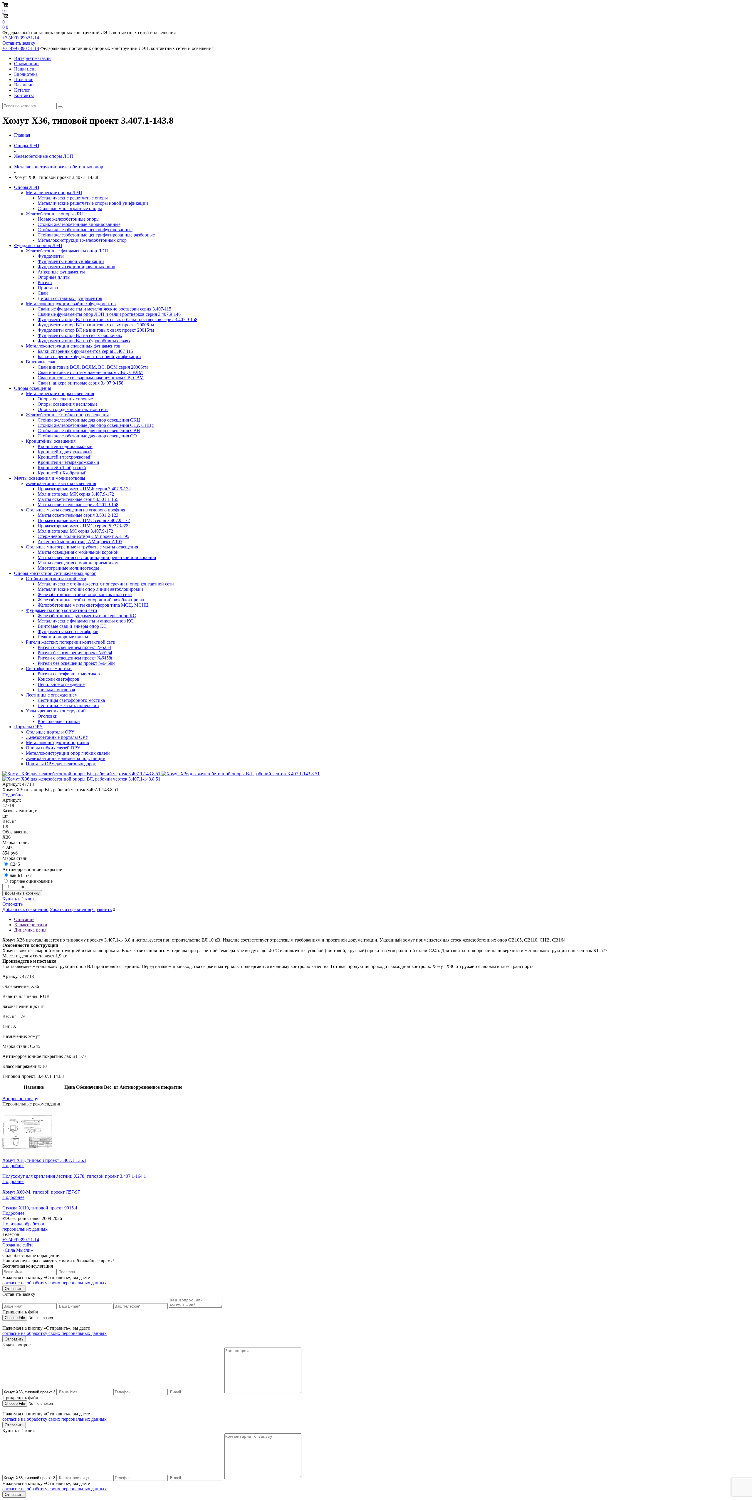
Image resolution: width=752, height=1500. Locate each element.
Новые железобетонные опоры (69, 219)
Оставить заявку (18, 43)
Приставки (49, 287)
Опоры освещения (32, 388)
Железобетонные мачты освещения (61, 483)
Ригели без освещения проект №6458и (76, 663)
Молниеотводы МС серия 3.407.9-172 (75, 530)
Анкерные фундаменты (61, 271)
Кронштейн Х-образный (62, 472)
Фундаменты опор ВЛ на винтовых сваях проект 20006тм (96, 324)
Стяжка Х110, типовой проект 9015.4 (39, 1207)
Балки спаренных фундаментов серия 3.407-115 (85, 351)
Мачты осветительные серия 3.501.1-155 (78, 499)
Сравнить (102, 909)
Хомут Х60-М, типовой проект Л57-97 (41, 1191)
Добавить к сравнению (25, 909)
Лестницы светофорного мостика (71, 700)
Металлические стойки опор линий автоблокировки (90, 589)
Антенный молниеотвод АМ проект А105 (80, 541)
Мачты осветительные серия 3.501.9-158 (78, 504)
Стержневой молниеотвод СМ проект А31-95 (83, 536)
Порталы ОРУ (28, 726)
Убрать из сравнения (70, 909)
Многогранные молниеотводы (68, 568)
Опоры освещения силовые (65, 398)
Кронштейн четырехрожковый (68, 462)
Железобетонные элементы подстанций (65, 758)
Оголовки (48, 716)
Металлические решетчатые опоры (73, 197)
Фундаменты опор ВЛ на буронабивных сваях (84, 340)
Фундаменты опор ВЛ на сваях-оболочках (80, 335)
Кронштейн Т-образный (62, 467)
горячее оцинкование (31, 881)
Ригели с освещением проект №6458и (76, 657)
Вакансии (24, 84)
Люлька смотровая (56, 689)
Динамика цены (30, 929)
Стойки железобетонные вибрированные (79, 224)
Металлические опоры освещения (60, 393)
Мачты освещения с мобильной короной (78, 552)
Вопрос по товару (20, 1098)
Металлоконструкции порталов (57, 742)
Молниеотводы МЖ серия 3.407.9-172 (76, 493)
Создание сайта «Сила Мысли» (17, 1247)
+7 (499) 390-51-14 (20, 37)
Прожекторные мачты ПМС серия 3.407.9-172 (84, 520)
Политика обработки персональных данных (25, 1226)
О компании (26, 63)
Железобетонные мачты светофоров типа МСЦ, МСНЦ (93, 605)
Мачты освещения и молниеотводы (49, 478)
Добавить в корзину (22, 893)
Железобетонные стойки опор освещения (67, 414)
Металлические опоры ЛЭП (54, 192)
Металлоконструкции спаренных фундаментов (73, 345)
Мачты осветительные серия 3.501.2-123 (78, 515)
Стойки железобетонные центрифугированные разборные (96, 234)
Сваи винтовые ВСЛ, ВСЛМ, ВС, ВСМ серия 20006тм (93, 367)
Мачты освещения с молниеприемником (78, 562)
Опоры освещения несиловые (68, 404)
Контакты (24, 95)
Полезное (23, 79)
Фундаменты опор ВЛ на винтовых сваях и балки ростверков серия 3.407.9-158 (117, 319)
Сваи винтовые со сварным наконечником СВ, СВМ (91, 377)
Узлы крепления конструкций (56, 710)
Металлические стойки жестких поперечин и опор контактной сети (106, 583)
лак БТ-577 (21, 875)
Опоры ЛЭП (26, 187)
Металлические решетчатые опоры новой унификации (93, 203)
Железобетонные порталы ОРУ (57, 737)
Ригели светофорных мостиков (69, 673)
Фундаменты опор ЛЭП (38, 245)
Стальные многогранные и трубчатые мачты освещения (82, 546)
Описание (24, 919)
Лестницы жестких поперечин (68, 705)
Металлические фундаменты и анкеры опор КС (85, 620)
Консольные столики (59, 721)
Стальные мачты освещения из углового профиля (75, 509)
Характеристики (30, 924)
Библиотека (26, 74)
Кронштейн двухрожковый (65, 451)
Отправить (14, 1288)
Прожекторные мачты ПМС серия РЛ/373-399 (84, 525)
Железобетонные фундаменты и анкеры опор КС (87, 615)
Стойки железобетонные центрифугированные (85, 229)
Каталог (22, 90)
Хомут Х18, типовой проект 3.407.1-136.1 (44, 1160)
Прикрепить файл (20, 1311)
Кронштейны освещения (50, 441)
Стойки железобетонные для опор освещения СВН (89, 430)
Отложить (12, 904)
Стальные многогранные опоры (70, 208)
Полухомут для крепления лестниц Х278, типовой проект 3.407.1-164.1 (74, 1176)
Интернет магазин (32, 58)
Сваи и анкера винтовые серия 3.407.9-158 (80, 382)
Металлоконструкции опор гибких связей (68, 753)
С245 (15, 864)
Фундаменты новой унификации (71, 261)
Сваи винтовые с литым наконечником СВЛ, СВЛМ (90, 372)
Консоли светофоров (58, 679)
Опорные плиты (54, 277)
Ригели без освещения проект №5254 (75, 652)
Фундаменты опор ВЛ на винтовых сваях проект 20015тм (96, 330)
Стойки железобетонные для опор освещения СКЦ (89, 419)
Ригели (45, 282)
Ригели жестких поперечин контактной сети (70, 642)
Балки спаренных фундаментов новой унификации (89, 356)
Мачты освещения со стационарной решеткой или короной (97, 557)
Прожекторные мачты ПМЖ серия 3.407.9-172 (84, 488)
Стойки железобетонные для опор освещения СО (87, 435)
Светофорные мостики (49, 668)
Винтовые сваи (41, 361)
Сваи (43, 293)
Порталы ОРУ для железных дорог (61, 763)
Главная (22, 134)
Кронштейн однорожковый (65, 446)
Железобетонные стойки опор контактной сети (85, 594)
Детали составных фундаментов (70, 298)
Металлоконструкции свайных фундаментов (71, 303)
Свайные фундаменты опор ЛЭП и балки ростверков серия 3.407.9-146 (109, 314)
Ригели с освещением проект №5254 (74, 647)
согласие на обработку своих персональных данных (54, 1282)
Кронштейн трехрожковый (65, 456)
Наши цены (26, 68)
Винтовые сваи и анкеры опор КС (72, 626)
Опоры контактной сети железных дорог (55, 573)
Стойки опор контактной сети (56, 578)
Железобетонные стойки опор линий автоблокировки (92, 599)
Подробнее (13, 794)
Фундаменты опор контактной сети (61, 610)
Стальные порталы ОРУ (50, 731)
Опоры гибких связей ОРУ (53, 747)
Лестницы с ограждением (52, 694)
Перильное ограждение (61, 684)
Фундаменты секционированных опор (76, 266)
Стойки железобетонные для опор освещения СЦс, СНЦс (96, 425)
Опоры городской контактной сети (73, 409)
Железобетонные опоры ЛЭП (55, 213)
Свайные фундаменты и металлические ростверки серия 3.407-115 (104, 308)
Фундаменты (51, 256)
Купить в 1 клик (18, 898)
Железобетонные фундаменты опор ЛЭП (67, 250)
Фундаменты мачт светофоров (68, 631)
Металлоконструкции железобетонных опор (82, 240)
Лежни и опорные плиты (63, 636)
